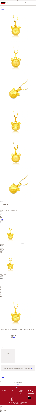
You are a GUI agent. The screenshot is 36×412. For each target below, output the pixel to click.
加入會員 (18, 384)
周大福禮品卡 (12, 399)
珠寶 (1, 7)
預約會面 (12, 398)
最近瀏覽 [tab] (2, 343)
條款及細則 (1, 296)
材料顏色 (1, 217)
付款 (2, 374)
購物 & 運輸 (3, 377)
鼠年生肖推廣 (2, 9)
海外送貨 (14, 337)
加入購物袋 (22, 243)
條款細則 (10, 402)
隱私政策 (13, 402)
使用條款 (11, 402)
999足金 (2, 219)
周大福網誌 (12, 397)
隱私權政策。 (31, 368)
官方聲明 (15, 402)
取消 (0, 411)
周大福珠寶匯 (12, 400)
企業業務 (12, 396)
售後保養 (2, 378)
